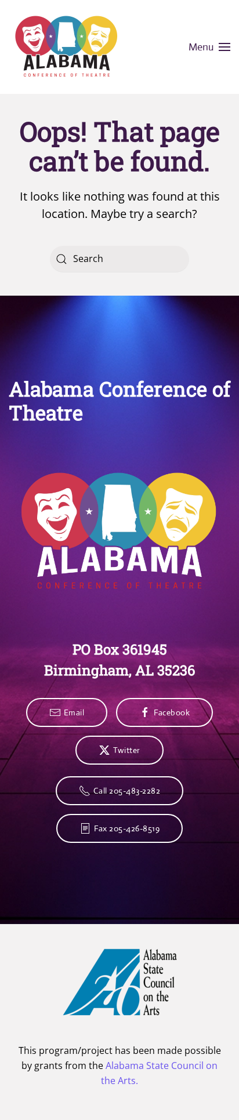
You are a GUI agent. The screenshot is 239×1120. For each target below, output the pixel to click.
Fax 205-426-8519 (127, 828)
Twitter (126, 750)
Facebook (172, 712)
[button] (210, 47)
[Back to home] (67, 47)
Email (74, 712)
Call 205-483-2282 (127, 791)
